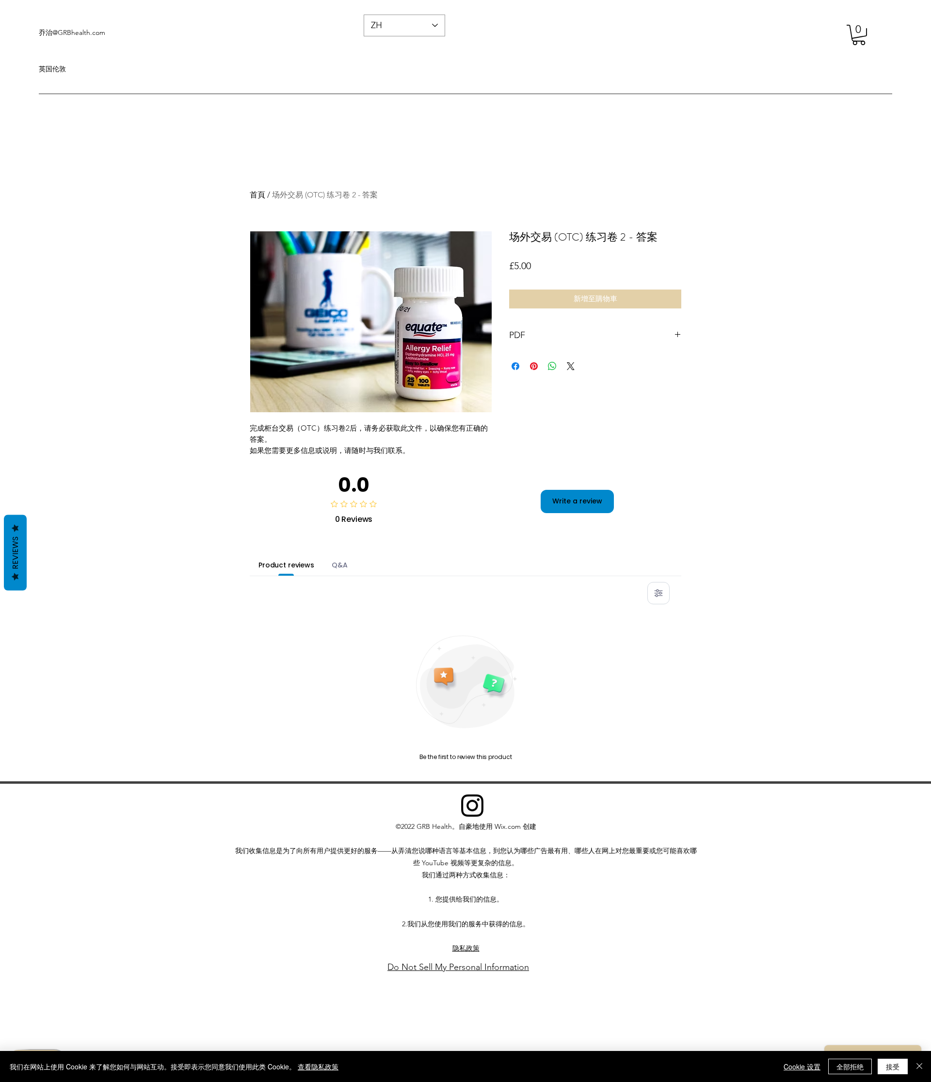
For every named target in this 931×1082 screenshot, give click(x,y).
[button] (859, 35)
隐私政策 (466, 948)
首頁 (257, 194)
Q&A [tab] (340, 565)
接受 (892, 1066)
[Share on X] (571, 366)
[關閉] (919, 1066)
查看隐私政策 (318, 1066)
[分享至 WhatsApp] (552, 366)
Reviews (15, 552)
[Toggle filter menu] (658, 593)
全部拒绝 (850, 1066)
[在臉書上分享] (515, 366)
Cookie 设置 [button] (802, 1066)
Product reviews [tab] (286, 565)
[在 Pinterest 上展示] (534, 366)
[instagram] (472, 806)
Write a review (577, 501)
